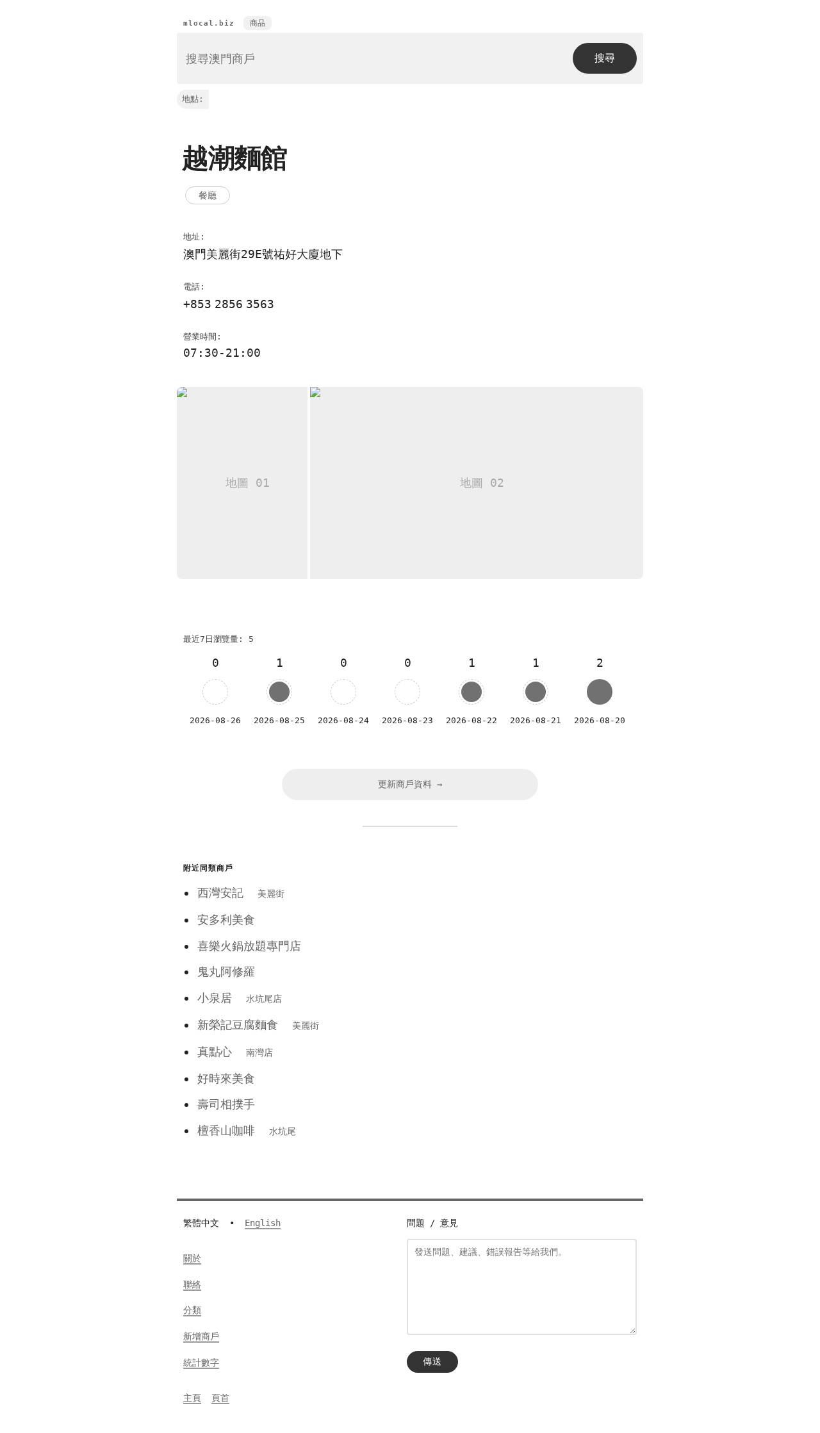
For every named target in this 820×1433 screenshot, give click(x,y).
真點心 (235, 1051)
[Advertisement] (514, 948)
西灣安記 (240, 892)
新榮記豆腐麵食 (258, 1024)
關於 (192, 1258)
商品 (257, 23)
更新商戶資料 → (410, 784)
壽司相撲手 (226, 1104)
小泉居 (239, 997)
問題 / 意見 (432, 1223)
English (263, 1223)
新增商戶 (201, 1336)
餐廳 (208, 195)
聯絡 (192, 1284)
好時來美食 (226, 1078)
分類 (192, 1310)
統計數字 (201, 1362)
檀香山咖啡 (246, 1130)
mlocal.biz (208, 23)
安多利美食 (226, 919)
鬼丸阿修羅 (226, 971)
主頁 (192, 1398)
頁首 (220, 1398)
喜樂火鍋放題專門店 (249, 946)
